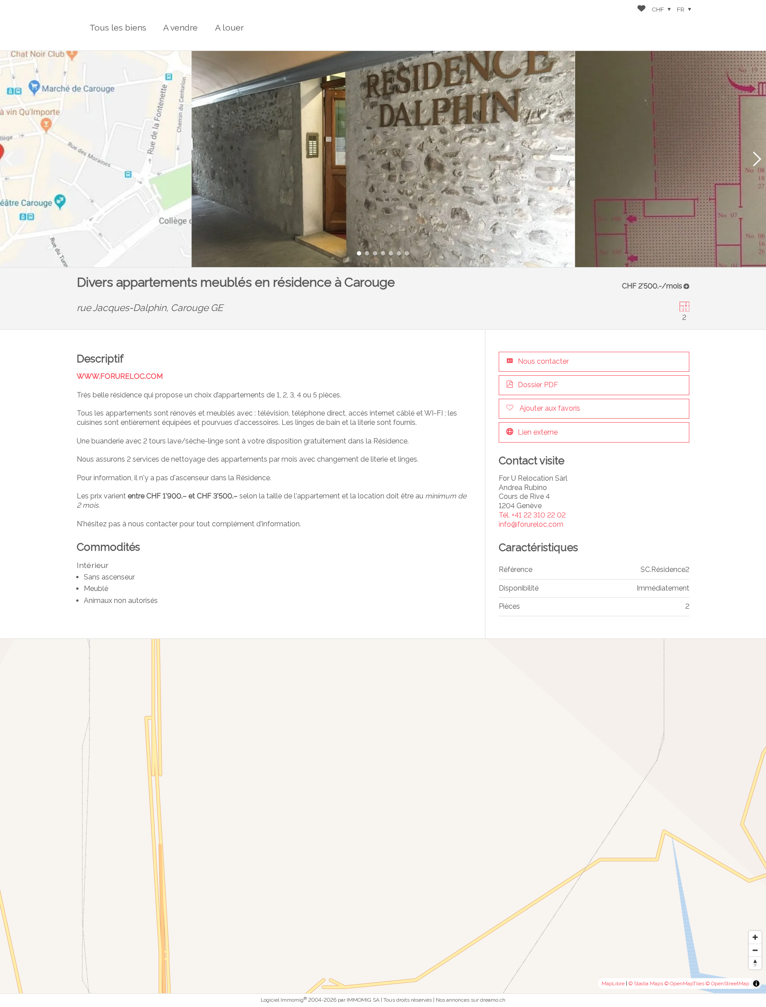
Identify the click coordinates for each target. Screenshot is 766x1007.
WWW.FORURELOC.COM (120, 376)
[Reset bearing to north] (755, 962)
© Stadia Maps (646, 983)
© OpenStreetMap (727, 983)
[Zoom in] (755, 937)
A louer (229, 27)
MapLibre (613, 983)
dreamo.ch (492, 1000)
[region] (383, 816)
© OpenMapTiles (684, 983)
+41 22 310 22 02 (532, 515)
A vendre (180, 27)
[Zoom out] (755, 950)
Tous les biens (118, 27)
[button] (9, 159)
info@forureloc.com (531, 524)
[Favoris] (641, 9)
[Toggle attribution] (756, 983)
